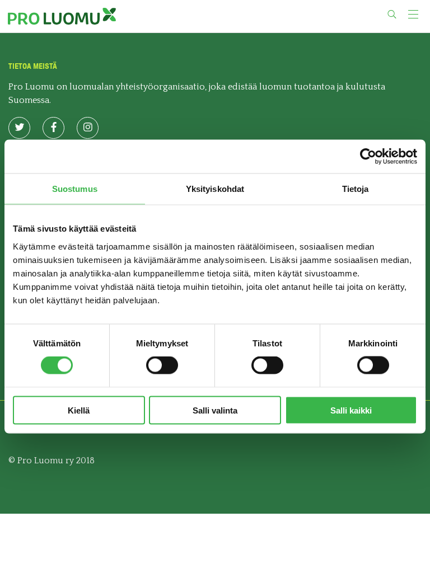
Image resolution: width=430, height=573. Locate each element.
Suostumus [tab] (74, 189)
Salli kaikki (351, 410)
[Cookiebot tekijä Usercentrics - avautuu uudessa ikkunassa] (368, 156)
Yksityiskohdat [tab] (215, 189)
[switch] (162, 365)
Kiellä (79, 410)
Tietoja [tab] (355, 189)
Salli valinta (215, 410)
